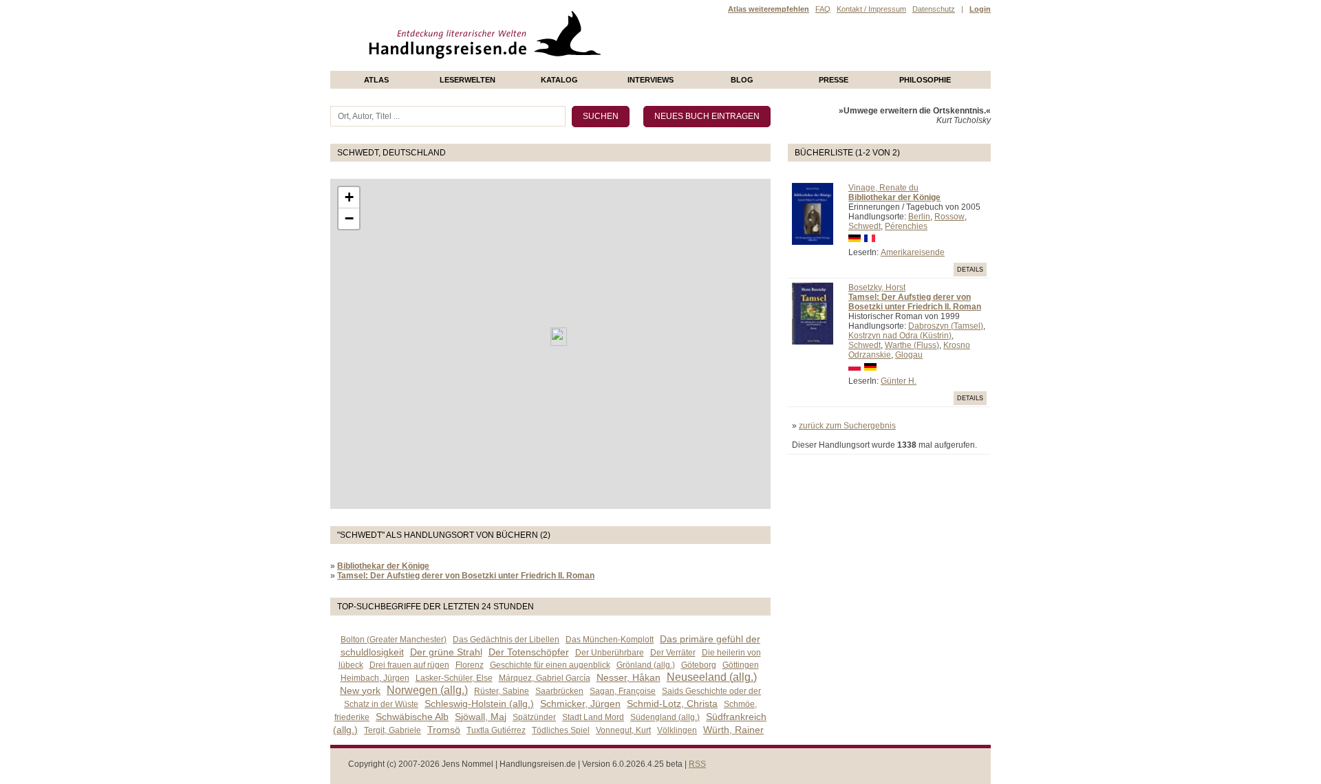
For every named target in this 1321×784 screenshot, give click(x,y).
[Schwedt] (558, 336)
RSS (697, 764)
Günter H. (898, 381)
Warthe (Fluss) (912, 345)
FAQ (822, 9)
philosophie (925, 80)
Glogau (909, 355)
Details (970, 269)
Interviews (650, 80)
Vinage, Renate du (883, 188)
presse (833, 80)
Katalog (559, 80)
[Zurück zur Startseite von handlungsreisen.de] (584, 66)
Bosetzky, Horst (876, 287)
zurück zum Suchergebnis (847, 426)
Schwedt (864, 226)
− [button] (349, 218)
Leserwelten (467, 80)
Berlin (919, 216)
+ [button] (349, 197)
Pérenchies (906, 226)
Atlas (376, 80)
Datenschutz (933, 9)
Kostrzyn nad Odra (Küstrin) (900, 335)
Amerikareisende (913, 252)
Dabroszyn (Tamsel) (945, 326)
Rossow (949, 216)
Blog (742, 80)
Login (980, 9)
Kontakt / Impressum (871, 9)
